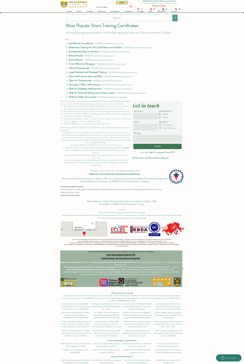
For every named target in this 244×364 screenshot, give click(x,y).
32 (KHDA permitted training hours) (109, 43)
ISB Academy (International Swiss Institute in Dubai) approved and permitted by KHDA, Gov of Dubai (106, 306)
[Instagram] (130, 6)
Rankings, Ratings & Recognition (122, 357)
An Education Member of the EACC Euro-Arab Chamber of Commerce (96, 145)
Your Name (138, 111)
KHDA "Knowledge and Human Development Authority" (110, 106)
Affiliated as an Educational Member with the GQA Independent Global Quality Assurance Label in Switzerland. (95, 128)
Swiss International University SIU (121, 254)
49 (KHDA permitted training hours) (115, 52)
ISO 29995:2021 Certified (77, 123)
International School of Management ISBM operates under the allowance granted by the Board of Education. (136, 306)
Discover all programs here (70, 195)
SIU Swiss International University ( (73, 304)
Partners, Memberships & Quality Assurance (122, 341)
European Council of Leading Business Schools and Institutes (108, 111)
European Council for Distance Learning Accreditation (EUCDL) (85, 137)
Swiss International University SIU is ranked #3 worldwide (91, 269)
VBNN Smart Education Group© (122, 293)
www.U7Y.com (92, 162)
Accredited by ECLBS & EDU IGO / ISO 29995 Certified (159, 3)
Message (137, 133)
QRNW (126, 147)
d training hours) (119, 64)
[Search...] (175, 18)
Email (136, 122)
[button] (79, 11)
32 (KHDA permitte (105, 64)
